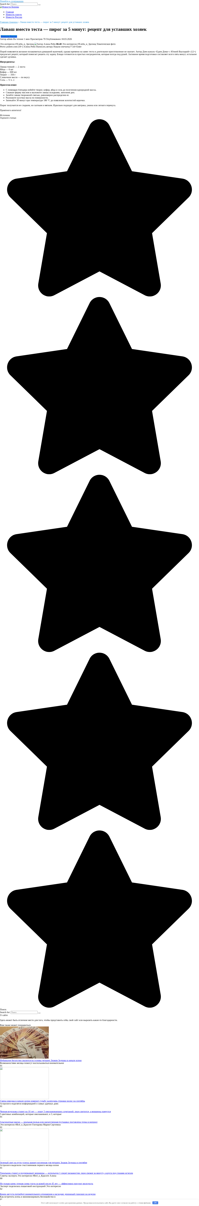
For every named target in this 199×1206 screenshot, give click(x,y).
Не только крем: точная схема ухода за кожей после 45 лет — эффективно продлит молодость (46, 1183)
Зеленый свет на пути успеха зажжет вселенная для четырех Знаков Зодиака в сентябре (43, 1162)
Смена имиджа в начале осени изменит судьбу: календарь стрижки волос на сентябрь (42, 1101)
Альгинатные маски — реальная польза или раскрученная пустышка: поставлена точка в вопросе (48, 1122)
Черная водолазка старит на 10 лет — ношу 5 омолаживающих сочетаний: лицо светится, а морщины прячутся (55, 1111)
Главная (10, 12)
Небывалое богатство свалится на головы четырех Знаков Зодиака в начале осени (41, 1060)
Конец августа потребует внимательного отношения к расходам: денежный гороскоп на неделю (48, 1194)
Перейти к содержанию (11, 1)
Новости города (14, 14)
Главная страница (9, 22)
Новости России (14, 17)
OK (155, 1203)
